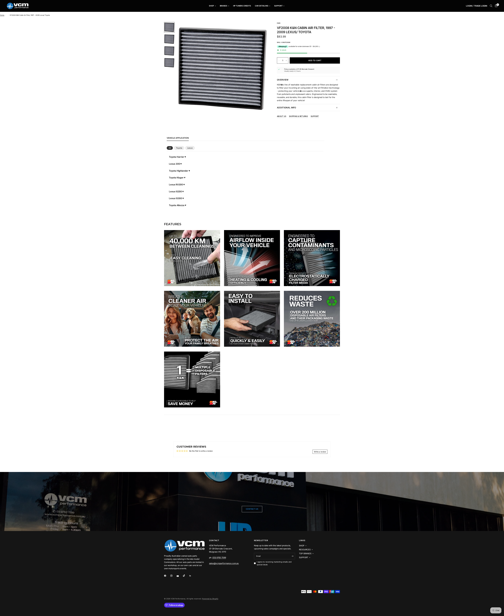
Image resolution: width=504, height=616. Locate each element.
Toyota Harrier (176, 157)
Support (278, 6)
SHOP (301, 545)
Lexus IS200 (175, 191)
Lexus (190, 148)
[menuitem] (212, 6)
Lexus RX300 (176, 184)
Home (2, 15)
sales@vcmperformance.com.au (224, 563)
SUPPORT (303, 557)
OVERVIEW (282, 79)
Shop (211, 6)
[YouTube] (179, 576)
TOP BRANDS (305, 553)
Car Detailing (261, 6)
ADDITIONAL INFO (286, 107)
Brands (223, 6)
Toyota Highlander (178, 170)
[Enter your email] (292, 556)
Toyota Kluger (176, 177)
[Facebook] (167, 576)
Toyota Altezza (176, 205)
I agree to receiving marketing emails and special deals (274, 563)
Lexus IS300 (175, 198)
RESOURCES (305, 549)
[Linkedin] (192, 576)
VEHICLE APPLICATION (178, 138)
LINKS (302, 540)
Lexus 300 (174, 164)
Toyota (179, 148)
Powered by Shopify (210, 599)
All (170, 148)
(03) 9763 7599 (219, 557)
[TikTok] (186, 575)
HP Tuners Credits (242, 6)
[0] (495, 6)
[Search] (491, 6)
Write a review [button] (320, 452)
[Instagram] (173, 576)
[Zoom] (263, 27)
